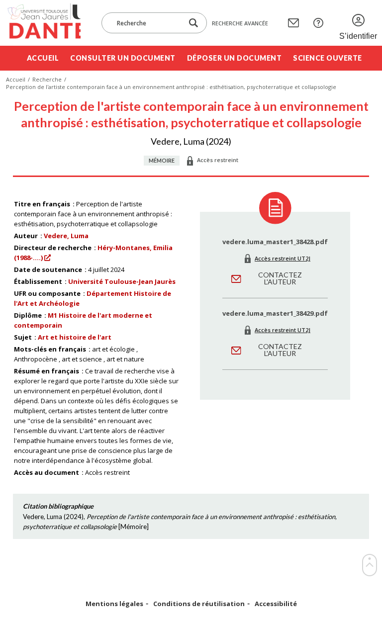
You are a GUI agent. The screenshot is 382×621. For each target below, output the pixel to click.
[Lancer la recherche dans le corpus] (193, 23)
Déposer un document (234, 58)
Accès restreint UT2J (282, 258)
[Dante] (43, 23)
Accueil (43, 58)
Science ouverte (327, 58)
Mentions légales (114, 604)
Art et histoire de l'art (74, 337)
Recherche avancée (240, 23)
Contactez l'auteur (280, 278)
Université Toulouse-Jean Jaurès (122, 281)
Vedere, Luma (66, 235)
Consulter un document (123, 58)
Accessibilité (276, 604)
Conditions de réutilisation (199, 604)
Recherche (47, 79)
